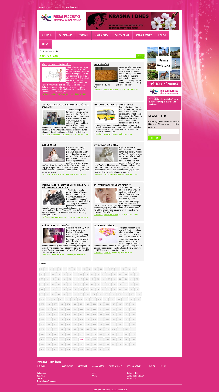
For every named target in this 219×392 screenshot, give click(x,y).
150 (107, 309)
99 (81, 294)
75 (47, 289)
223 (94, 334)
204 (68, 329)
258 (126, 344)
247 (55, 344)
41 (59, 279)
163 (94, 314)
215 (42, 334)
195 (107, 324)
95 (59, 294)
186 (49, 324)
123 (131, 299)
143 (61, 309)
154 (133, 309)
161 (81, 314)
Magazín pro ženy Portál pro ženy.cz (56, 16)
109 (42, 299)
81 (81, 289)
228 (126, 334)
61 (70, 284)
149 (100, 309)
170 (42, 319)
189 (68, 324)
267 (87, 349)
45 (81, 279)
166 (113, 314)
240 (107, 339)
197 (120, 324)
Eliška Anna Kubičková (59, 135)
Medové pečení (101, 64)
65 (92, 284)
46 (87, 279)
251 (81, 344)
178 (94, 319)
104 (113, 294)
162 (87, 314)
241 (113, 339)
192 (87, 324)
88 (120, 289)
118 (99, 299)
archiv (140, 56)
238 (94, 339)
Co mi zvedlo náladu (104, 225)
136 (113, 304)
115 (80, 299)
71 (126, 284)
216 (49, 334)
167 (120, 314)
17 (123, 269)
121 (118, 299)
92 (42, 294)
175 (74, 319)
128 (61, 304)
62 (75, 284)
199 (133, 324)
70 (120, 284)
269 (100, 349)
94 (53, 294)
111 (55, 299)
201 (49, 329)
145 (74, 309)
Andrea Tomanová (110, 90)
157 (55, 314)
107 (132, 294)
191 (81, 324)
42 (64, 279)
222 (87, 334)
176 (81, 319)
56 (42, 284)
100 (87, 294)
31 (103, 274)
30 (98, 274)
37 (137, 274)
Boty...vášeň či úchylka (106, 145)
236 (81, 339)
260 (42, 349)
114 (74, 299)
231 (49, 339)
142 (55, 309)
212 (120, 329)
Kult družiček (49, 145)
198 (126, 324)
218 (61, 334)
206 (81, 329)
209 (100, 329)
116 (86, 299)
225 (107, 334)
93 (47, 294)
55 (137, 279)
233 (61, 339)
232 (55, 339)
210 (107, 329)
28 (87, 274)
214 (133, 329)
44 (75, 279)
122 (125, 299)
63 (81, 284)
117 (93, 299)
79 (70, 289)
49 (103, 279)
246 (49, 344)
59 (59, 284)
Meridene (107, 134)
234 (68, 339)
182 (120, 319)
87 (114, 289)
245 (42, 344)
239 (100, 339)
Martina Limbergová (58, 217)
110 (49, 299)
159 (68, 314)
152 (120, 309)
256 (113, 344)
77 (59, 289)
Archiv (59, 51)
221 (81, 334)
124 (138, 299)
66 (98, 284)
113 (67, 299)
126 (49, 304)
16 (117, 269)
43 (70, 279)
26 (75, 274)
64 (87, 284)
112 (61, 299)
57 (47, 284)
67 (103, 284)
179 (100, 319)
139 (133, 304)
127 (55, 304)
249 (68, 344)
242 (120, 339)
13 (101, 269)
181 (113, 319)
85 (103, 289)
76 (53, 289)
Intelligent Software (101, 389)
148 (94, 309)
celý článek (46, 94)
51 (114, 279)
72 (131, 284)
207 (87, 329)
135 (107, 304)
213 (126, 329)
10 (84, 269)
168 (126, 314)
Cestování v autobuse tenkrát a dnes (113, 105)
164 (100, 314)
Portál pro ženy (46, 51)
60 (64, 284)
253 (94, 344)
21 (47, 274)
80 (75, 289)
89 (126, 289)
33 (114, 274)
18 (129, 269)
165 (107, 314)
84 (98, 289)
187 (55, 324)
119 (105, 299)
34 (120, 274)
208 (94, 329)
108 (139, 294)
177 (87, 319)
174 (68, 319)
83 (92, 289)
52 (120, 279)
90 (131, 289)
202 (55, 329)
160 (74, 314)
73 (137, 284)
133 (94, 304)
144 (68, 309)
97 (70, 294)
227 (120, 334)
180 (107, 319)
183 (126, 319)
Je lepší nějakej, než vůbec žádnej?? (112, 185)
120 (112, 299)
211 (113, 329)
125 (42, 304)
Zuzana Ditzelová (57, 174)
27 (81, 274)
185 (42, 324)
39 (47, 279)
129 (68, 304)
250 (74, 344)
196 (113, 324)
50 (109, 279)
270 (107, 349)
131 (81, 304)
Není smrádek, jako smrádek (56, 225)
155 (42, 314)
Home (41, 7)
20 (42, 274)
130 (74, 304)
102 (100, 294)
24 (64, 274)
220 (74, 334)
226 (113, 334)
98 (75, 294)
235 (74, 339)
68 (109, 284)
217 (55, 334)
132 (87, 304)
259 (133, 344)
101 (93, 294)
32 (109, 274)
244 (133, 339)
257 (120, 344)
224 (100, 334)
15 (112, 269)
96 (64, 294)
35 (126, 274)
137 (120, 304)
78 (64, 289)
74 (42, 289)
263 (61, 349)
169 (133, 314)
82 (87, 289)
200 (42, 329)
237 (87, 339)
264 (68, 349)
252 (87, 344)
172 (55, 319)
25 (70, 274)
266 (81, 349)
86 (109, 289)
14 (106, 269)
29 (92, 274)
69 (114, 284)
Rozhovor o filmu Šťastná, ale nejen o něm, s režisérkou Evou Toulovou (65, 186)
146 (81, 309)
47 (92, 279)
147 (87, 309)
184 (133, 319)
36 (131, 274)
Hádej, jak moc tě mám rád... (56, 64)
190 (74, 324)
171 (49, 319)
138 (126, 304)
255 (107, 344)
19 (134, 269)
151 (113, 309)
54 (131, 279)
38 (42, 279)
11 (90, 269)
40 (53, 279)
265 (74, 349)
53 (126, 279)
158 (61, 314)
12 (95, 269)
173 (61, 319)
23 (59, 274)
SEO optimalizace (119, 389)
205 (74, 329)
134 (100, 304)
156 (49, 314)
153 (126, 309)
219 (68, 334)
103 (106, 294)
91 (137, 289)
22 (53, 274)
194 (100, 324)
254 (100, 344)
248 (61, 344)
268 (94, 349)
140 (42, 309)
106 (126, 294)
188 (61, 324)
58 (53, 284)
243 (126, 339)
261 (49, 349)
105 (119, 294)
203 (61, 329)
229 (133, 334)
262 (55, 349)
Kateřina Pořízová (58, 94)
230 (42, 339)
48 (98, 279)
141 (49, 309)
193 (94, 324)
